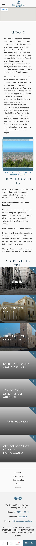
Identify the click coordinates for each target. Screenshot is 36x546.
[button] (3, 4)
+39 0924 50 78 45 (21, 512)
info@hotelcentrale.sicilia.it (21, 521)
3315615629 (22, 517)
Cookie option (18, 480)
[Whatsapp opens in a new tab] (20, 498)
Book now (29, 543)
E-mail (11, 544)
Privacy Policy (18, 476)
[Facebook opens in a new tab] (16, 498)
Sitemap (18, 484)
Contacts (18, 473)
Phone (3, 544)
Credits (18, 488)
